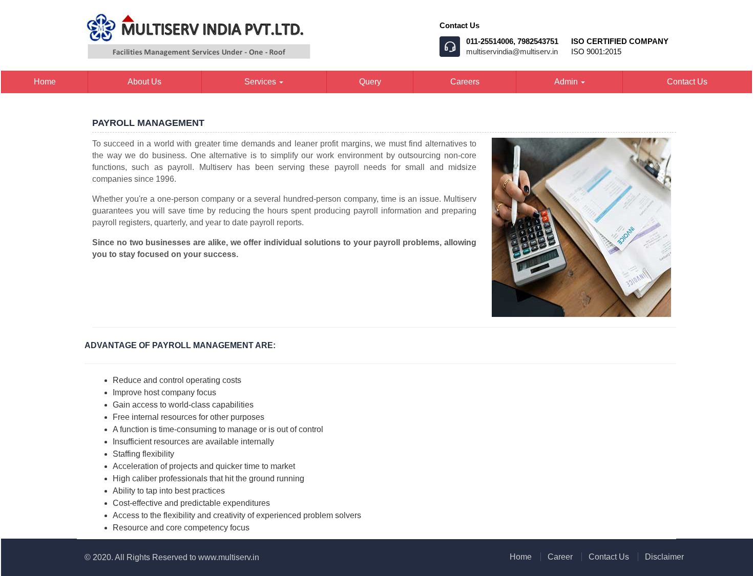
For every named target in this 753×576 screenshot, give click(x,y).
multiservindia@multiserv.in (512, 51)
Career (560, 556)
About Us (144, 81)
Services (261, 81)
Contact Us (687, 81)
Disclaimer (664, 556)
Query (370, 81)
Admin (567, 81)
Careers (464, 81)
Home (45, 81)
